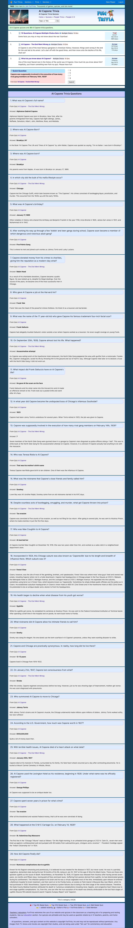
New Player (110, 2)
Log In (121, 2)
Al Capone (22, 135)
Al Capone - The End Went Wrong (31, 106)
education (28, 915)
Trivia (37, 2)
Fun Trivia (17, 2)
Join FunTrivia (30, 6)
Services (46, 2)
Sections (28, 2)
